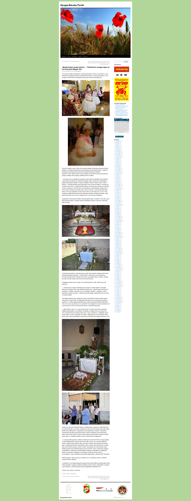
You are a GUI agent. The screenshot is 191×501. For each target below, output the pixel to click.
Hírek (69, 56)
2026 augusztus (118, 141)
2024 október (117, 170)
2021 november (118, 217)
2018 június (117, 272)
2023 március (117, 196)
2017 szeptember (118, 284)
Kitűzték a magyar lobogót (120, 104)
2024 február (117, 181)
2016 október (117, 299)
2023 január (117, 198)
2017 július (117, 287)
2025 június (117, 159)
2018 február (117, 278)
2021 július (117, 223)
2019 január (117, 263)
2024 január (117, 182)
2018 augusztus (118, 270)
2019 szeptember (118, 252)
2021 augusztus (118, 221)
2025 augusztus (118, 157)
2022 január (117, 215)
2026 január (117, 150)
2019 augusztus (118, 254)
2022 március (117, 212)
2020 (127, 132)
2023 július (117, 190)
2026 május (117, 145)
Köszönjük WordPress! (120, 497)
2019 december (118, 248)
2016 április (117, 307)
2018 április (117, 275)
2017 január (117, 295)
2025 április (117, 162)
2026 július (117, 142)
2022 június (117, 208)
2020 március (117, 244)
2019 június (117, 256)
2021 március (117, 228)
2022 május (117, 209)
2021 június (117, 224)
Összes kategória (119, 136)
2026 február (117, 149)
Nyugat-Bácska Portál (72, 5)
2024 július (117, 174)
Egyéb (67, 473)
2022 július (117, 206)
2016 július (117, 303)
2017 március (117, 293)
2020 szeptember (118, 236)
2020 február (117, 245)
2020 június (117, 240)
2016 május (117, 306)
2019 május (117, 258)
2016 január (117, 311)
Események (74, 56)
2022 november (118, 201)
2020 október (117, 235)
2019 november (118, 249)
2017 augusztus (118, 286)
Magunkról (64, 56)
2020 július (117, 239)
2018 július (117, 271)
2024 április (117, 178)
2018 (116, 132)
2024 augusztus (118, 173)
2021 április (117, 227)
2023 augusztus (118, 189)
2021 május (117, 225)
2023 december (118, 184)
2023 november (118, 185)
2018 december (118, 264)
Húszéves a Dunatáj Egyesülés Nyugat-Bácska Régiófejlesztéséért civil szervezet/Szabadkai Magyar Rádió (121, 114)
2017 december (118, 280)
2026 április (117, 146)
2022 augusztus (118, 205)
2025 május (117, 161)
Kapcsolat (85, 56)
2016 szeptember (118, 301)
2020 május (117, 241)
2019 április (117, 259)
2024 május (117, 177)
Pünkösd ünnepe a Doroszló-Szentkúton (70, 61)
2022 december (118, 200)
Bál (117, 134)
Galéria (80, 56)
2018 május (117, 274)
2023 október (117, 186)
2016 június (117, 305)
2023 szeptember (118, 188)
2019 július (117, 255)
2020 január (117, 247)
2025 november (118, 153)
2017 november (118, 282)
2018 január (117, 279)
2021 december (118, 216)
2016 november (118, 298)
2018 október (117, 267)
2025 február (117, 165)
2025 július (117, 158)
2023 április (117, 194)
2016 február (117, 310)
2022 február (117, 213)
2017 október (117, 283)
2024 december (118, 167)
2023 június (117, 192)
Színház (120, 134)
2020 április (117, 243)
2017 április (117, 291)
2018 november (118, 266)
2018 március (117, 276)
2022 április (117, 210)
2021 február (117, 229)
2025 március (117, 163)
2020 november (118, 233)
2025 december (118, 151)
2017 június (117, 289)
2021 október (117, 219)
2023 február (117, 197)
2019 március (117, 260)
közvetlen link (73, 473)
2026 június (117, 143)
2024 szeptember (118, 171)
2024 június (117, 176)
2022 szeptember (118, 204)
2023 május (117, 193)
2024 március (117, 180)
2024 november (118, 169)
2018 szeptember (118, 268)
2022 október (117, 202)
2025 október (117, 154)
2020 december (118, 232)
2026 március (117, 147)
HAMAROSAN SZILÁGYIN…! (121, 111)
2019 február (117, 262)
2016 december (118, 297)
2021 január (117, 231)
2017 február (117, 294)
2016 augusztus (118, 302)
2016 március (117, 309)
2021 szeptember (118, 220)
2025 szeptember (118, 155)
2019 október (117, 251)
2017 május (117, 290)
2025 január (117, 166)
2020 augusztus (118, 237)
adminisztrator (78, 71)
